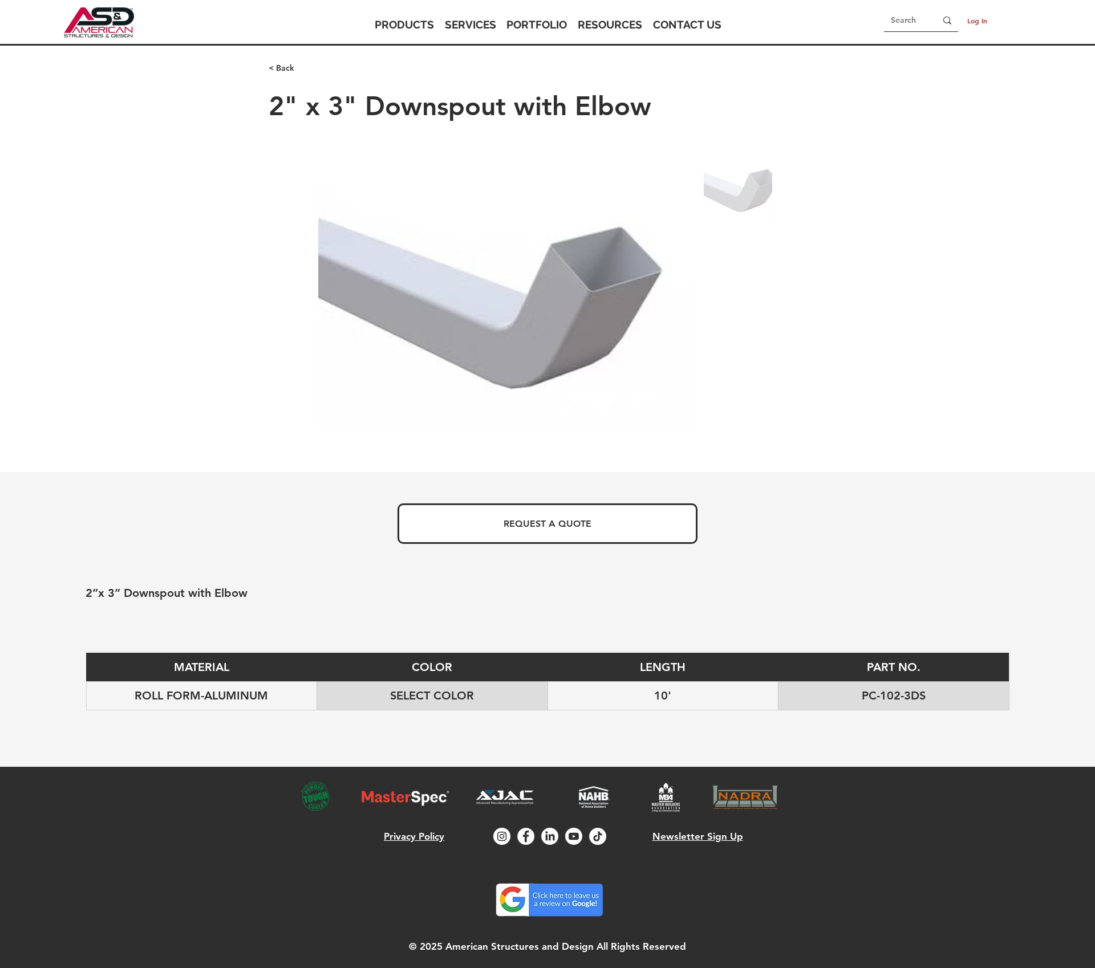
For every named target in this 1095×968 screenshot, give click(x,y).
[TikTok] (597, 836)
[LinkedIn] (549, 836)
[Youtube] (573, 836)
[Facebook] (525, 836)
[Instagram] (501, 836)
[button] (404, 24)
